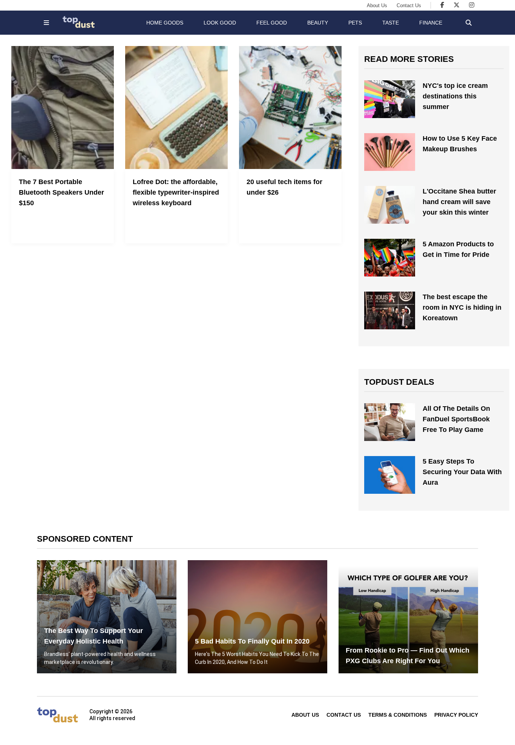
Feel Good (271, 23)
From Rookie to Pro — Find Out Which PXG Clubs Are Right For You (407, 656)
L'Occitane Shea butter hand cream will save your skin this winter (459, 201)
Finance (430, 23)
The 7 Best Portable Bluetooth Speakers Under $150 (61, 192)
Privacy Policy (456, 715)
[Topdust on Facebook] (442, 5)
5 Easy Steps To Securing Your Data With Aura (462, 472)
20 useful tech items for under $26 (284, 187)
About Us (377, 5)
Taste (390, 23)
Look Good (220, 23)
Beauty (317, 23)
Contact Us (409, 5)
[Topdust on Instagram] (471, 5)
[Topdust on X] (457, 5)
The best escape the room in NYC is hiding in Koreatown (462, 307)
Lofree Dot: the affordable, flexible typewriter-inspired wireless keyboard (176, 192)
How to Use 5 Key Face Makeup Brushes (460, 144)
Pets (355, 23)
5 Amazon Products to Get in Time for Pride (458, 249)
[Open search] (468, 22)
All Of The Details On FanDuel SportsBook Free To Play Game (456, 419)
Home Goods (164, 23)
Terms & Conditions (397, 715)
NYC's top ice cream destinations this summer (455, 96)
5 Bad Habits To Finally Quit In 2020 (252, 641)
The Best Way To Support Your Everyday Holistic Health (93, 636)
